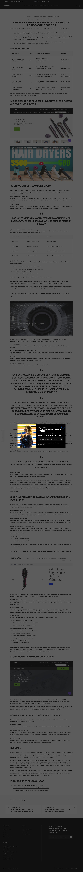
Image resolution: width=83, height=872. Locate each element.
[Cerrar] (63, 426)
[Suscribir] (61, 439)
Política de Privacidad (42, 444)
